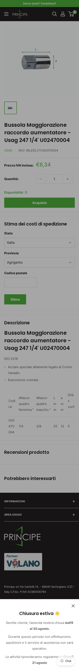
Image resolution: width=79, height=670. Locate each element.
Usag (8, 150)
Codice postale (15, 273)
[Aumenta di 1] (67, 179)
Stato (8, 233)
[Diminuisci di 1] (40, 179)
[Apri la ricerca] (54, 14)
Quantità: (11, 179)
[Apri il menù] (6, 14)
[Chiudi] (73, 605)
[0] (71, 14)
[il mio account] (63, 14)
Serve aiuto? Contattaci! (39, 3)
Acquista (39, 203)
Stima (15, 299)
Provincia (11, 253)
